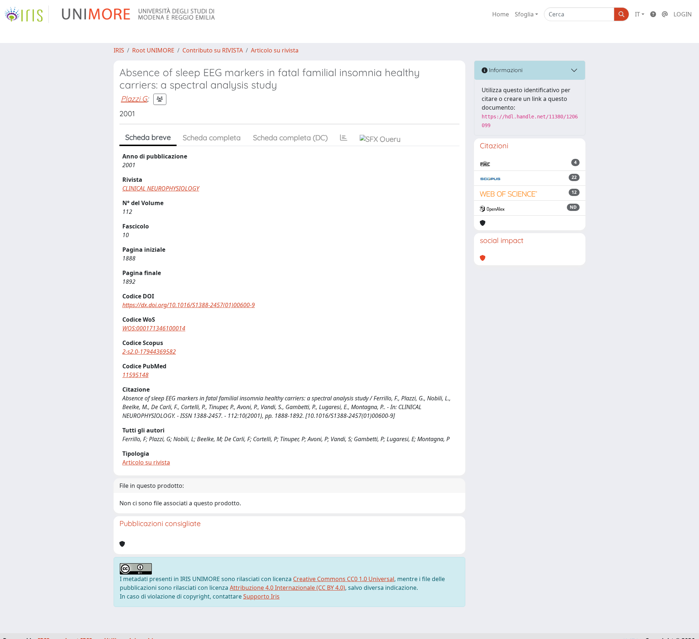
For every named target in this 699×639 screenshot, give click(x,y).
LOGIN (683, 14)
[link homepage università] (139, 14)
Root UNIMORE (153, 50)
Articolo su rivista (275, 50)
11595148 (135, 375)
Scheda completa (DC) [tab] (290, 137)
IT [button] (637, 14)
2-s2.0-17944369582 (149, 352)
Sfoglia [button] (524, 14)
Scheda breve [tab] (148, 137)
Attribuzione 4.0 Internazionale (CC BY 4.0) (287, 588)
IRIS (119, 50)
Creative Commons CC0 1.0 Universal (343, 579)
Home (500, 14)
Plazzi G (134, 98)
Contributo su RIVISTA (212, 50)
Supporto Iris (261, 596)
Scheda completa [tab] (212, 137)
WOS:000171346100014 (153, 328)
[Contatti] (665, 14)
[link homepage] (26, 14)
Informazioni (504, 70)
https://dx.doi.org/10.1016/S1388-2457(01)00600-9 (188, 305)
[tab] (344, 137)
